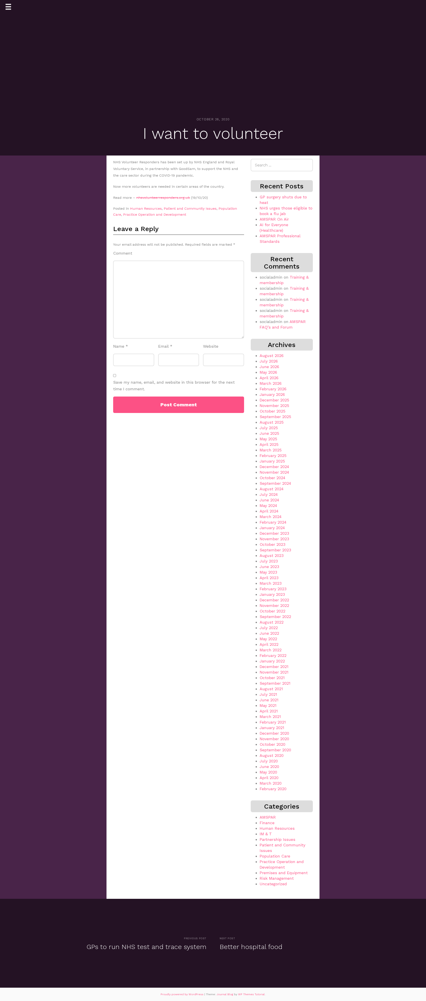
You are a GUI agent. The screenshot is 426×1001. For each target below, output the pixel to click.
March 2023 (271, 583)
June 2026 (269, 366)
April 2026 (269, 377)
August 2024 (272, 489)
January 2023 (272, 594)
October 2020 (272, 744)
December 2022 (274, 600)
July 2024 (269, 494)
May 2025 (268, 439)
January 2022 (272, 661)
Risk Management (277, 878)
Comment (122, 253)
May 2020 (268, 772)
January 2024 (272, 527)
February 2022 (273, 655)
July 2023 (269, 561)
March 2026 (271, 383)
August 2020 (272, 755)
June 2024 (269, 500)
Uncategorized (273, 883)
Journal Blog (225, 994)
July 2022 (269, 627)
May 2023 (268, 572)
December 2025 (274, 400)
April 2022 (269, 644)
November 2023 (274, 538)
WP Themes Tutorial (251, 994)
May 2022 (268, 638)
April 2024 (269, 511)
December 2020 (274, 733)
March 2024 (271, 516)
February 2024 (273, 522)
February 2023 (273, 588)
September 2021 (275, 683)
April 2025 (269, 444)
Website (210, 346)
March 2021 (270, 716)
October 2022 (272, 611)
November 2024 (274, 472)
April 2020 (269, 777)
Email (165, 346)
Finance (267, 822)
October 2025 (272, 411)
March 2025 (271, 450)
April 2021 (269, 711)
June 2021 (269, 700)
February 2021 (273, 722)
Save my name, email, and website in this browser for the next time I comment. (174, 385)
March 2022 (271, 650)
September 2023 (275, 550)
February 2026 (273, 389)
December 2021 (274, 666)
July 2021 (268, 694)
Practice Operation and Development (154, 214)
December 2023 (274, 533)
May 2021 (268, 705)
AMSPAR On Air (274, 219)
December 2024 (274, 466)
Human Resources (146, 208)
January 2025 (272, 461)
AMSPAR (268, 817)
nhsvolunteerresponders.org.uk (163, 197)
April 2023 (269, 577)
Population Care (275, 856)
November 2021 (274, 672)
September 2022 (275, 616)
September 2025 (275, 416)
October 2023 (272, 544)
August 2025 (272, 422)
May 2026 (268, 372)
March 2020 (271, 783)
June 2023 (269, 566)
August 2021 (271, 688)
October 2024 (272, 477)
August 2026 (272, 355)
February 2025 (273, 455)
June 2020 (269, 766)
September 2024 (275, 483)
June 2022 (269, 633)
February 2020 (273, 788)
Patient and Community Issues (190, 208)
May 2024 (268, 505)
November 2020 (274, 738)
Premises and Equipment (284, 872)
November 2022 (274, 605)
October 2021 (272, 677)
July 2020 (269, 761)
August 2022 (272, 622)
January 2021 (272, 727)
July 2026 (269, 361)
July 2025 (269, 427)
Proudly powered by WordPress (182, 994)
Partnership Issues (277, 839)
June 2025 (269, 433)
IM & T (266, 834)
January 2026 (272, 394)
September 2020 (275, 750)
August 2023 (272, 555)
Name (120, 346)
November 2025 (274, 405)
